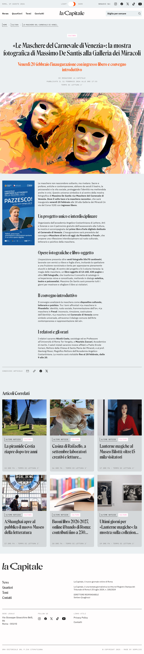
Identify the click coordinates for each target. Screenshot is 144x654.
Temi (28, 13)
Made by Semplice (133, 649)
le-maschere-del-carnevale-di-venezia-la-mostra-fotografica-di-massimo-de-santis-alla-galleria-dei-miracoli (40, 25)
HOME (5, 25)
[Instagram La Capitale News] (115, 4)
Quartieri (17, 13)
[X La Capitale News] (128, 4)
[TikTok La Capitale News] (133, 4)
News (5, 13)
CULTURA (15, 25)
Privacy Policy (81, 617)
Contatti (39, 13)
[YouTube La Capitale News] (140, 4)
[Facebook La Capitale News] (121, 4)
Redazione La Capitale (74, 78)
